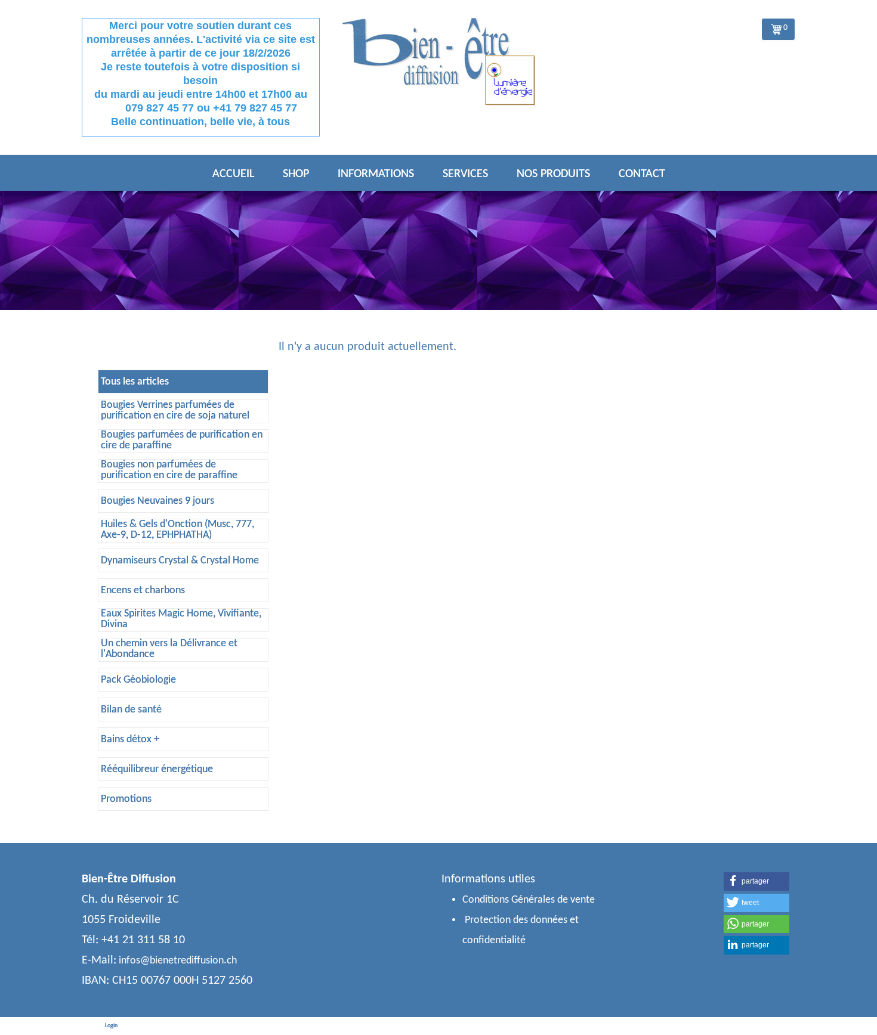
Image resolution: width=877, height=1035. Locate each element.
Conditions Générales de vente (528, 900)
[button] (756, 881)
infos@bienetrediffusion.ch (178, 960)
